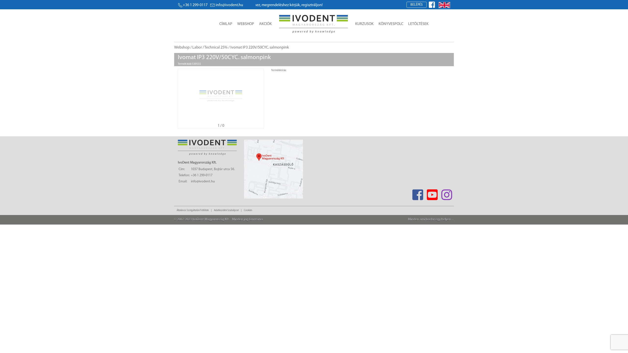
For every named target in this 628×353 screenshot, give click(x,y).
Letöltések (418, 24)
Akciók (265, 24)
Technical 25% (216, 48)
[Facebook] (417, 193)
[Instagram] (446, 193)
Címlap (225, 24)
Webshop (245, 24)
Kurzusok (364, 24)
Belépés (416, 5)
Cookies (248, 210)
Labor (197, 48)
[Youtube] (432, 193)
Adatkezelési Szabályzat (226, 210)
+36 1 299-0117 (195, 5)
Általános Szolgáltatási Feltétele (193, 210)
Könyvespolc (391, 24)
